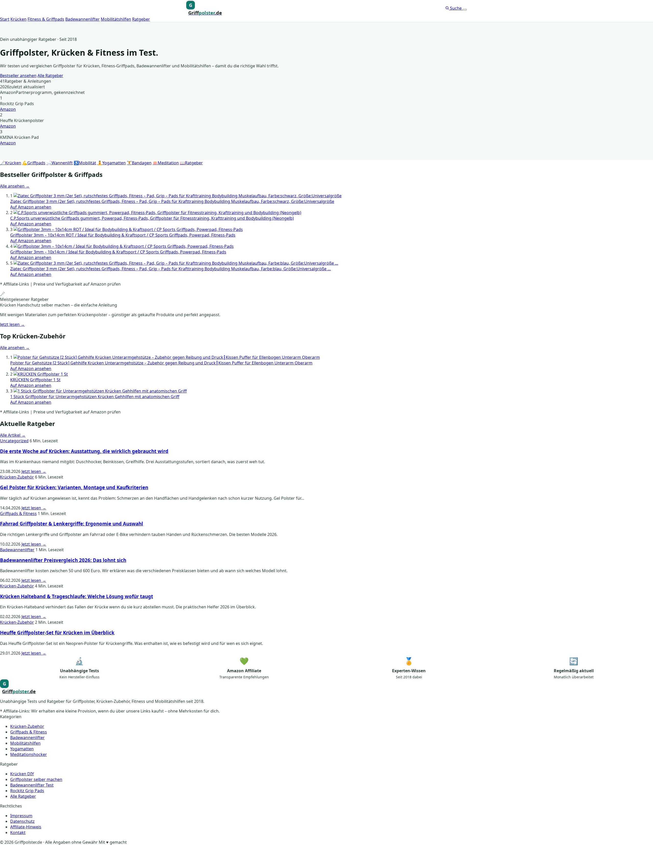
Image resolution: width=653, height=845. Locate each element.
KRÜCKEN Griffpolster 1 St (35, 380)
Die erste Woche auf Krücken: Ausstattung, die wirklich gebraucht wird (84, 451)
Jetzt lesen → (12, 324)
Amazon (8, 109)
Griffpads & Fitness (18, 513)
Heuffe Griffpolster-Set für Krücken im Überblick (57, 632)
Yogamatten (22, 749)
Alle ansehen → (15, 186)
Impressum (21, 815)
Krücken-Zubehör (17, 477)
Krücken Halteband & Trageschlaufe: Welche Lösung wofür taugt (76, 596)
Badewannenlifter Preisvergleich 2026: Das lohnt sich (63, 560)
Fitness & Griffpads (46, 19)
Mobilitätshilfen (116, 19)
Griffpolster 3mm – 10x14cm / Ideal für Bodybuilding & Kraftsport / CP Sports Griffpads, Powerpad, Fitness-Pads (118, 252)
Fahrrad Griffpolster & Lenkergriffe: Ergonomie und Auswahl (71, 523)
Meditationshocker (28, 754)
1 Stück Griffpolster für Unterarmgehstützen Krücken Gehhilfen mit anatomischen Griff (94, 396)
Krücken (18, 19)
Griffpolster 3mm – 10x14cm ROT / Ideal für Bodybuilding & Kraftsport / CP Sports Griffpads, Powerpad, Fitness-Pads (122, 235)
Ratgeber (141, 19)
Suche (456, 8)
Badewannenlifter (82, 19)
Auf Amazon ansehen (30, 207)
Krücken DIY (22, 774)
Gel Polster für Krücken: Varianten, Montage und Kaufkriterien (74, 487)
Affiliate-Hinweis (25, 827)
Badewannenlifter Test (32, 785)
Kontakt (18, 832)
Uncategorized (14, 441)
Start (4, 19)
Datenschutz (22, 821)
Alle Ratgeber (50, 75)
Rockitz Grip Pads (27, 790)
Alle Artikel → (13, 435)
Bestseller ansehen (18, 75)
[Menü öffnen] (465, 9)
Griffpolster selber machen (36, 779)
